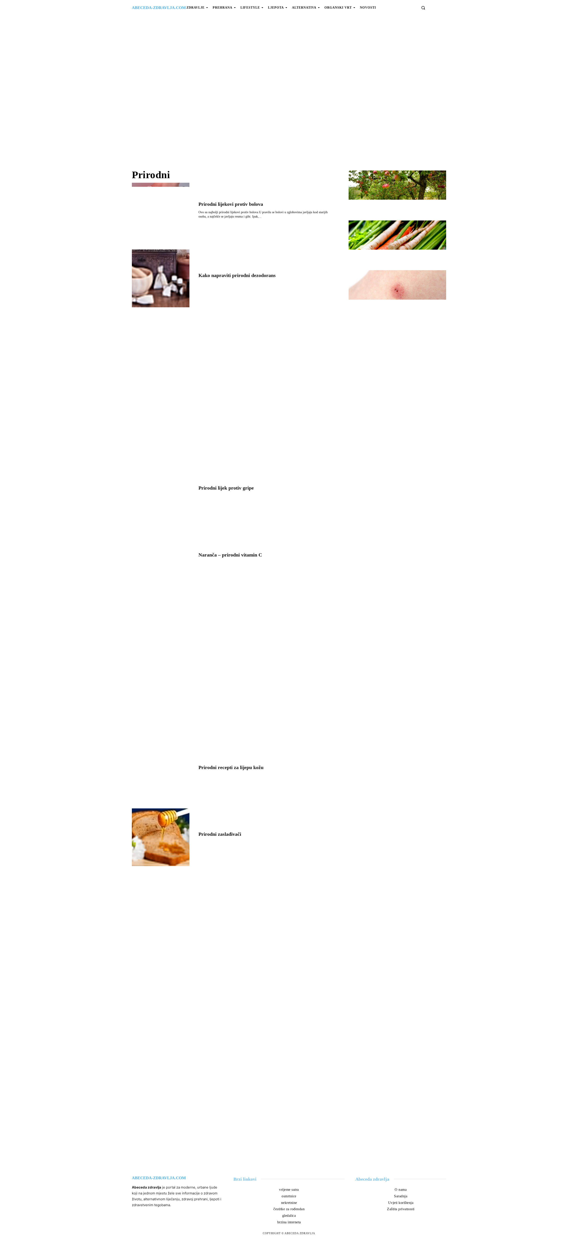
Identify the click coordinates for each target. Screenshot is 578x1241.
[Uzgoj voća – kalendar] (397, 185)
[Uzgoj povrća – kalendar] (397, 235)
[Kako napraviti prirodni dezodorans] (160, 278)
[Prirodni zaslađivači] (160, 837)
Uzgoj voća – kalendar (374, 207)
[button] (423, 8)
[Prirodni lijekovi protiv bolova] (160, 211)
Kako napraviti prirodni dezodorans (237, 275)
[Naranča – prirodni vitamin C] (160, 558)
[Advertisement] (289, 92)
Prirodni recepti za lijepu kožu (230, 767)
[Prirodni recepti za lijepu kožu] (160, 770)
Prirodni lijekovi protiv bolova (230, 204)
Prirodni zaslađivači (219, 834)
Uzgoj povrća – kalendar (376, 257)
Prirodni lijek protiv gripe (226, 488)
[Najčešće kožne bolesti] (397, 285)
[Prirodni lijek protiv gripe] (160, 491)
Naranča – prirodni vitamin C (230, 555)
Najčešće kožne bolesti (373, 307)
